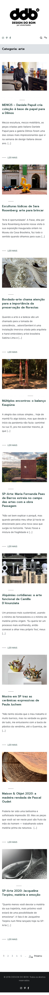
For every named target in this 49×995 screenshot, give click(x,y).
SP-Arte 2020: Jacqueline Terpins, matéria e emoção (21, 893)
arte (3, 97)
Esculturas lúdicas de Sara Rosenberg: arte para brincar (23, 208)
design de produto (24, 97)
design (10, 97)
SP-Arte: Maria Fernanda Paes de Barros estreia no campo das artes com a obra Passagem (23, 500)
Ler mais (12, 157)
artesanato (12, 396)
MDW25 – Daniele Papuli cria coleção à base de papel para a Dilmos (23, 109)
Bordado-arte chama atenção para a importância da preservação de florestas (23, 303)
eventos (37, 97)
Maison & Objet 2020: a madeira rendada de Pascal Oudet (21, 797)
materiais (6, 100)
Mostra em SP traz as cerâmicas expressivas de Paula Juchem (20, 700)
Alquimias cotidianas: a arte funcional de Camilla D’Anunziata (22, 599)
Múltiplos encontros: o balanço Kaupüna (24, 403)
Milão (14, 100)
